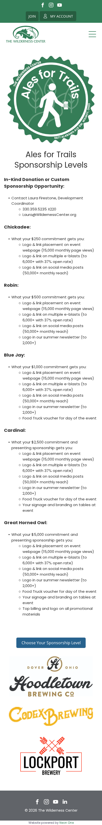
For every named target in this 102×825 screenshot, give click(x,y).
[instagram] (51, 5)
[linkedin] (65, 802)
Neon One (66, 823)
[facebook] (42, 5)
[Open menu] (92, 34)
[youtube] (59, 5)
